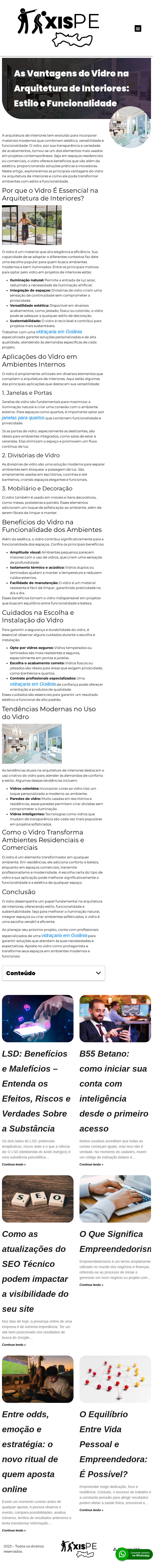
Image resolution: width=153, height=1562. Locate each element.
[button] (138, 28)
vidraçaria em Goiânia (59, 331)
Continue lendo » (14, 1164)
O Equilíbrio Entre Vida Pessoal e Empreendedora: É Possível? (113, 1444)
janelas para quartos (23, 417)
